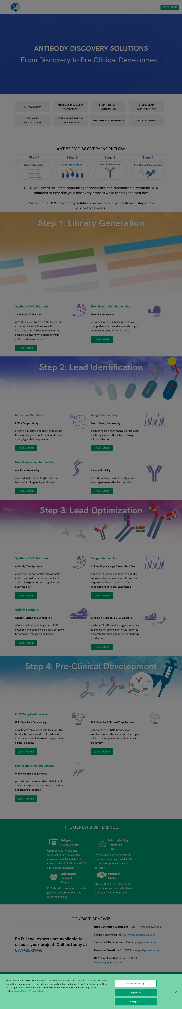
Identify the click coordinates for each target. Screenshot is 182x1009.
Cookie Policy (21, 990)
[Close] (176, 992)
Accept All (135, 1001)
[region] (91, 992)
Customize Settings (135, 983)
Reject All (135, 992)
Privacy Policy (35, 990)
